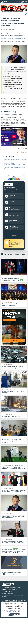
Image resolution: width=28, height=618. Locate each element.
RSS (3, 587)
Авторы (9, 589)
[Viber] (19, 179)
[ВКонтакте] (9, 179)
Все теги (7, 587)
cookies (14, 599)
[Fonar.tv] (4, 1)
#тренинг (11, 172)
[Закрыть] (26, 14)
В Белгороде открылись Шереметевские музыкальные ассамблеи (13, 162)
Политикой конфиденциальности (15, 611)
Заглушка (14, 589)
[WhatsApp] (13, 179)
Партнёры (4, 591)
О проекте (4, 589)
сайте (20, 104)
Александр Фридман (6, 114)
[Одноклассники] (17, 179)
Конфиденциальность (7, 593)
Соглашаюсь (14, 614)
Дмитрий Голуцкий (22, 151)
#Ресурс (24, 172)
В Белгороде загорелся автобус (11, 168)
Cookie (16, 603)
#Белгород (4, 172)
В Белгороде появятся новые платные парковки (14, 167)
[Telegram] (15, 179)
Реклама (10, 591)
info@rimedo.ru (4, 107)
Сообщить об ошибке (15, 587)
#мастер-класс (17, 172)
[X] (11, 179)
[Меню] (26, 2)
